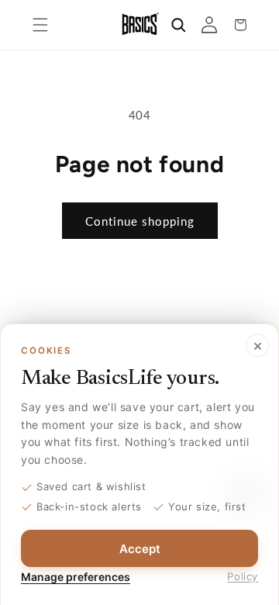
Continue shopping (140, 221)
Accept (139, 548)
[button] (40, 25)
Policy (242, 576)
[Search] (178, 24)
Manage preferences (75, 576)
